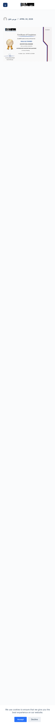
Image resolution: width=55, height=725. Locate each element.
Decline (34, 719)
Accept (20, 719)
